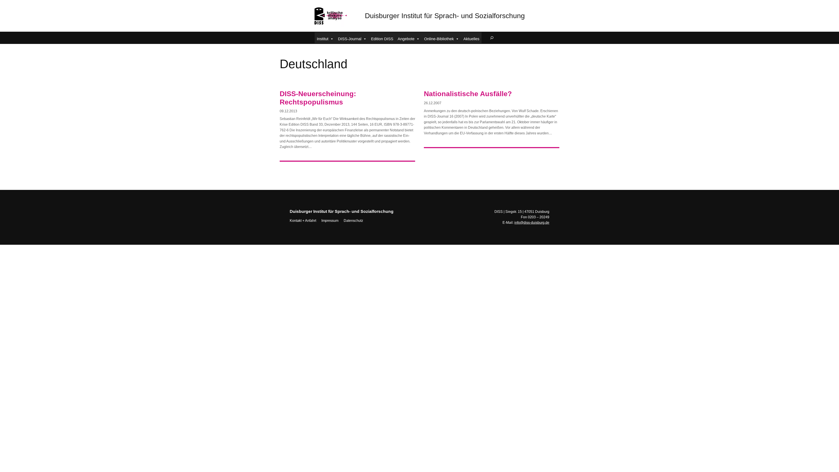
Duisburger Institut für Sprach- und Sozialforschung (445, 16)
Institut (322, 39)
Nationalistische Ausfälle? (468, 94)
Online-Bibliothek (439, 39)
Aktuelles (471, 39)
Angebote (406, 39)
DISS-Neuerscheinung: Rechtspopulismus (318, 98)
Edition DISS (382, 39)
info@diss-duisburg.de (531, 222)
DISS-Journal (349, 39)
